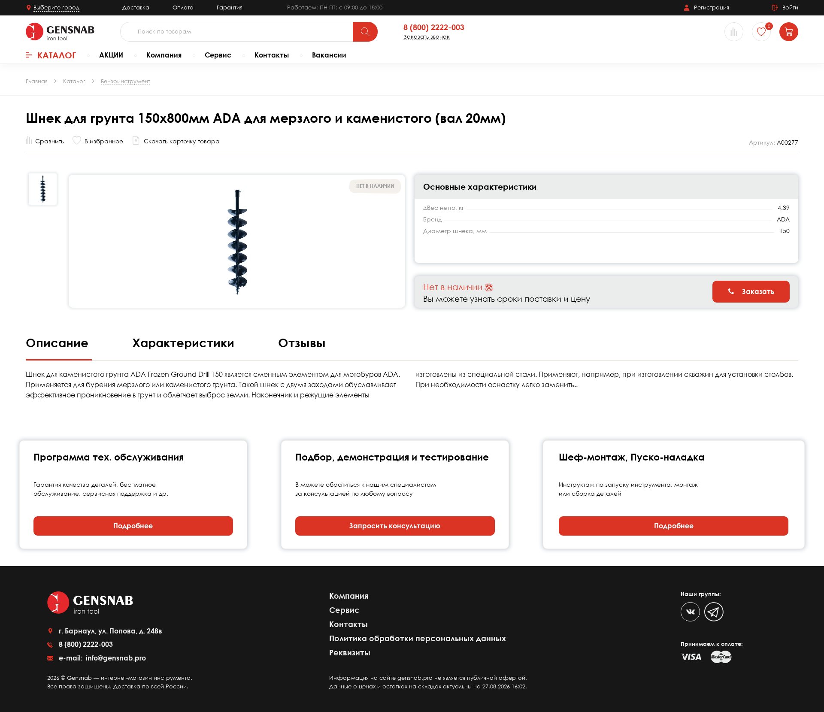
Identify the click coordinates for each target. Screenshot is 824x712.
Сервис (218, 55)
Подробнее (133, 525)
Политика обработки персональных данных (417, 638)
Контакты (271, 55)
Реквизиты (349, 652)
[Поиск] (365, 32)
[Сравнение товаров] (733, 31)
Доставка (135, 7)
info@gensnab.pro (115, 658)
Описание (59, 342)
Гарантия (229, 7)
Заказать (757, 291)
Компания (164, 55)
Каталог (56, 55)
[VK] (690, 611)
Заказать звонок (426, 36)
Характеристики (185, 342)
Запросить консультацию (394, 525)
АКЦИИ (111, 55)
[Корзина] (788, 31)
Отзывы (302, 342)
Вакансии (329, 55)
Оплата (183, 7)
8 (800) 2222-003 (433, 27)
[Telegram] (714, 611)
